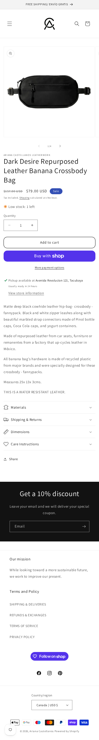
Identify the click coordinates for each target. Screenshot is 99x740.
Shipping (24, 197)
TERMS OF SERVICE (24, 626)
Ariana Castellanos (42, 731)
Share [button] (13, 459)
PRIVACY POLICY (22, 637)
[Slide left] (39, 146)
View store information (26, 293)
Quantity (10, 216)
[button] (9, 23)
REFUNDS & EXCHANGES (28, 615)
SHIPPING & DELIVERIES (28, 604)
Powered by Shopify (67, 731)
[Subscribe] (84, 526)
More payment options (49, 267)
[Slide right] (60, 146)
